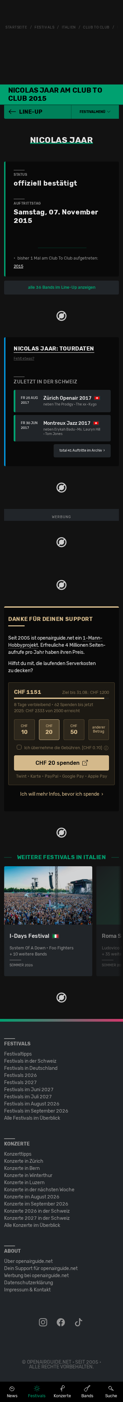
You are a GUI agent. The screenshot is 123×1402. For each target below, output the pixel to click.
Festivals (44, 27)
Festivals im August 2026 (31, 1104)
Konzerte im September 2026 (36, 1204)
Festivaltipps (18, 1054)
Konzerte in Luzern (24, 1183)
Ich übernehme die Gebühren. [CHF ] (63, 747)
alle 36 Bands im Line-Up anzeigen (61, 287)
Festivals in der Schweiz (30, 1061)
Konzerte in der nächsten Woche (39, 1190)
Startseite (16, 27)
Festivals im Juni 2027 (29, 1090)
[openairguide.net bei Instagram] (44, 1322)
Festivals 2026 (20, 1075)
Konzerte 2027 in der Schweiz (37, 1218)
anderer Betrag (98, 729)
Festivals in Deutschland (30, 1068)
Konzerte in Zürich (23, 1161)
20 (49, 729)
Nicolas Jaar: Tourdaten (54, 348)
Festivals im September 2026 (36, 1111)
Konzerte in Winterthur (28, 1175)
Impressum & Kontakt (27, 1290)
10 (24, 729)
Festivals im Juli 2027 (28, 1097)
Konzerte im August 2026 (31, 1197)
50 (74, 729)
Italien (69, 27)
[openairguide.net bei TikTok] (79, 1322)
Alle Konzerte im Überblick (32, 1225)
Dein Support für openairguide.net (41, 1268)
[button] (95, 112)
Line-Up (30, 112)
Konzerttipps (17, 1154)
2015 (18, 266)
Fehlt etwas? (24, 358)
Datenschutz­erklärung (28, 1283)
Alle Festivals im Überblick (32, 1118)
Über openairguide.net (28, 1261)
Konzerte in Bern (22, 1168)
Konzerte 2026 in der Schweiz (37, 1211)
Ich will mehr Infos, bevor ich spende (59, 794)
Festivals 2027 (20, 1082)
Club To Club (96, 27)
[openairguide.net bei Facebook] (61, 1322)
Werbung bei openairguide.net (36, 1275)
